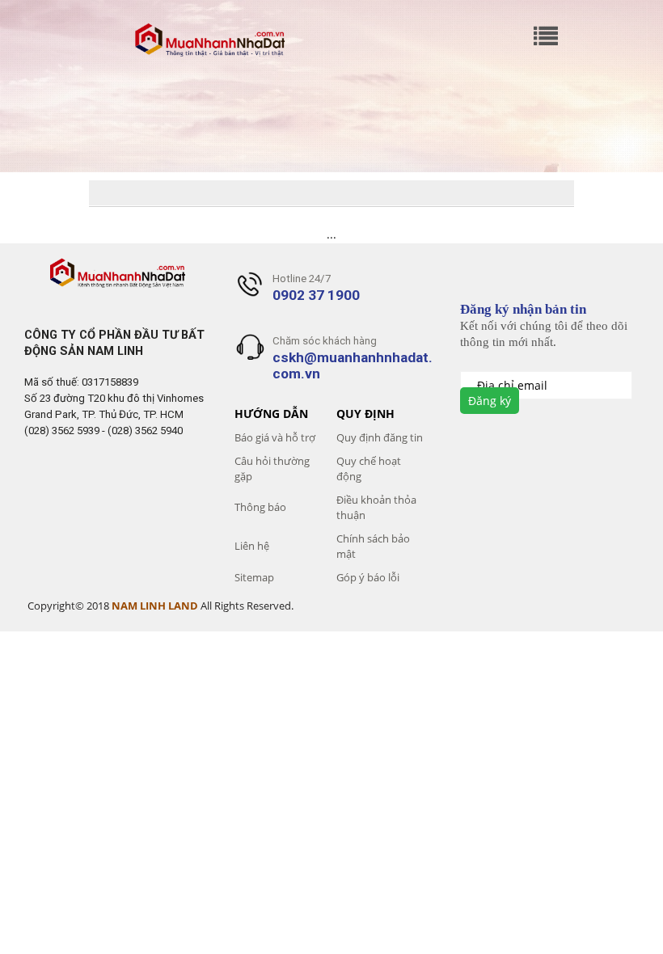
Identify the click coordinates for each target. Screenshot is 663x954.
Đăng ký (489, 400)
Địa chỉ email (514, 385)
